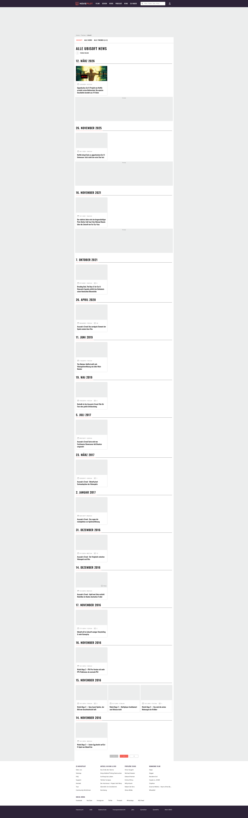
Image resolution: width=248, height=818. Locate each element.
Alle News (88, 40)
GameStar (143, 810)
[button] (83, 53)
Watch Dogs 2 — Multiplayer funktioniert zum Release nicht (123, 708)
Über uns (79, 770)
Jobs (132, 810)
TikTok (110, 800)
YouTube (89, 800)
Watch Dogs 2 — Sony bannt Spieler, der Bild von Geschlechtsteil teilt (90, 708)
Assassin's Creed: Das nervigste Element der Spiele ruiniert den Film (91, 327)
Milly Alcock (128, 783)
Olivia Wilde (129, 790)
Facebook (79, 800)
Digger (151, 773)
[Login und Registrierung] (169, 3)
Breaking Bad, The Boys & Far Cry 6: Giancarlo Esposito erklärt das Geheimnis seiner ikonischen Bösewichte (90, 289)
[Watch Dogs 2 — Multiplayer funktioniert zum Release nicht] (124, 692)
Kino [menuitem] (126, 3)
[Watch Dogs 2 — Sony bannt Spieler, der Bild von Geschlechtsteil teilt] (91, 692)
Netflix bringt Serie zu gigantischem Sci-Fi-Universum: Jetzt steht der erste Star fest (91, 156)
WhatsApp (130, 800)
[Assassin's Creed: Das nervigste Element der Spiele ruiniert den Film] (91, 312)
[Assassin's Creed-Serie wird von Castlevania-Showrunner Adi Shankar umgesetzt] (91, 427)
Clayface (152, 783)
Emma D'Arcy (129, 780)
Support (78, 780)
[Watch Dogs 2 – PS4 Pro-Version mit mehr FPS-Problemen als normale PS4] (91, 655)
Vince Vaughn (129, 770)
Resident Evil (153, 776)
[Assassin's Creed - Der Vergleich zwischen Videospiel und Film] (91, 542)
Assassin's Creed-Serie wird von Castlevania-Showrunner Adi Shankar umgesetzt (89, 444)
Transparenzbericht (119, 810)
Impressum (79, 810)
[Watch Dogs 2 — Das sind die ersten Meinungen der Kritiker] (156, 692)
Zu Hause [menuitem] (133, 3)
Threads (119, 800)
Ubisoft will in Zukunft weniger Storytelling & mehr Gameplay (91, 633)
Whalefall (152, 790)
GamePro (156, 810)
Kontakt (78, 783)
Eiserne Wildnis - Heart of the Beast (160, 787)
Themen (83, 35)
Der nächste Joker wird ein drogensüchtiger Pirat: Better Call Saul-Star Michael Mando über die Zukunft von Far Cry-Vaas (91, 222)
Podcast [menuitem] (119, 3)
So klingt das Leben (106, 776)
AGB (91, 810)
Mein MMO (168, 810)
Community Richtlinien (83, 790)
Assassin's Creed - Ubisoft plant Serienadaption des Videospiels (87, 483)
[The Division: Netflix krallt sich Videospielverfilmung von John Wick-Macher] (91, 349)
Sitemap (78, 773)
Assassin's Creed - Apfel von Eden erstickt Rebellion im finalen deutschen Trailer (91, 595)
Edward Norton (130, 776)
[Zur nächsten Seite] (134, 756)
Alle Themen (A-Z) (101, 40)
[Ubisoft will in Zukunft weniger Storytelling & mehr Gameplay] (91, 617)
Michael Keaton (130, 773)
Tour (77, 787)
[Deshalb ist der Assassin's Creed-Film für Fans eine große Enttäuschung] (91, 389)
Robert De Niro (129, 787)
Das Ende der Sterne (107, 770)
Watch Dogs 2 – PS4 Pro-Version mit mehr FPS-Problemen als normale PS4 (91, 670)
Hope (151, 770)
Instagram (100, 800)
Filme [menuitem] (98, 3)
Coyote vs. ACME (154, 780)
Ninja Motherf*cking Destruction (111, 773)
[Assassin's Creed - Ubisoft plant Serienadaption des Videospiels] (91, 467)
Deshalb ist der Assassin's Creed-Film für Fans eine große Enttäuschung (90, 405)
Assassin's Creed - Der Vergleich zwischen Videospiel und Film (91, 558)
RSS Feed (141, 800)
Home (78, 35)
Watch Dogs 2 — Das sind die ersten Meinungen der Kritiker (154, 708)
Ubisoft (79, 40)
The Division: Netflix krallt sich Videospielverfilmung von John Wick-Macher (89, 366)
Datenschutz (102, 810)
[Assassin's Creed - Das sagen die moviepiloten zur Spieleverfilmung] (91, 504)
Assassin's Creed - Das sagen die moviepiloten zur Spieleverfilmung (88, 520)
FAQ (77, 776)
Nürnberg (103, 790)
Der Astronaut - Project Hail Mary (111, 783)
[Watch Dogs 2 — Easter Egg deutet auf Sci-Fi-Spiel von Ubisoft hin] (91, 730)
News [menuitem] (111, 3)
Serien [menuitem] (104, 3)
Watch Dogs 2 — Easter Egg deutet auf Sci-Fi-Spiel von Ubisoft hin (91, 745)
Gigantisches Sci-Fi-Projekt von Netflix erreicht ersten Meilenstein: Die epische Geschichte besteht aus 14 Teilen (90, 90)
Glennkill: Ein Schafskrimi (108, 787)
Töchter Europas (105, 780)
